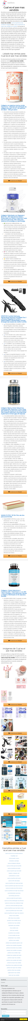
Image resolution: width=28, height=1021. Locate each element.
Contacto (3, 982)
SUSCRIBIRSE (5, 1015)
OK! (23, 1019)
